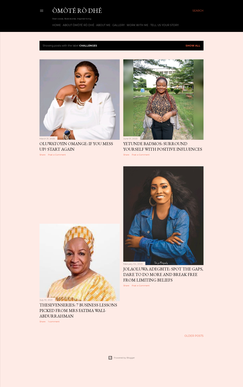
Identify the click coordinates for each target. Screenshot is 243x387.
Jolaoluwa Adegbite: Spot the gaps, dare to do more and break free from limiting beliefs (163, 274)
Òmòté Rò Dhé (77, 10)
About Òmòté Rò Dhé (78, 25)
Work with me (137, 25)
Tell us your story (164, 25)
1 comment (54, 321)
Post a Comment (57, 154)
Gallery (118, 25)
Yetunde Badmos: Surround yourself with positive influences (162, 146)
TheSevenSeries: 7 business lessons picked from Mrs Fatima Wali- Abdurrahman (78, 310)
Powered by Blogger (124, 357)
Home (56, 25)
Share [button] (42, 154)
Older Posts (194, 335)
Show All (193, 45)
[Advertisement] (79, 190)
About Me (103, 25)
